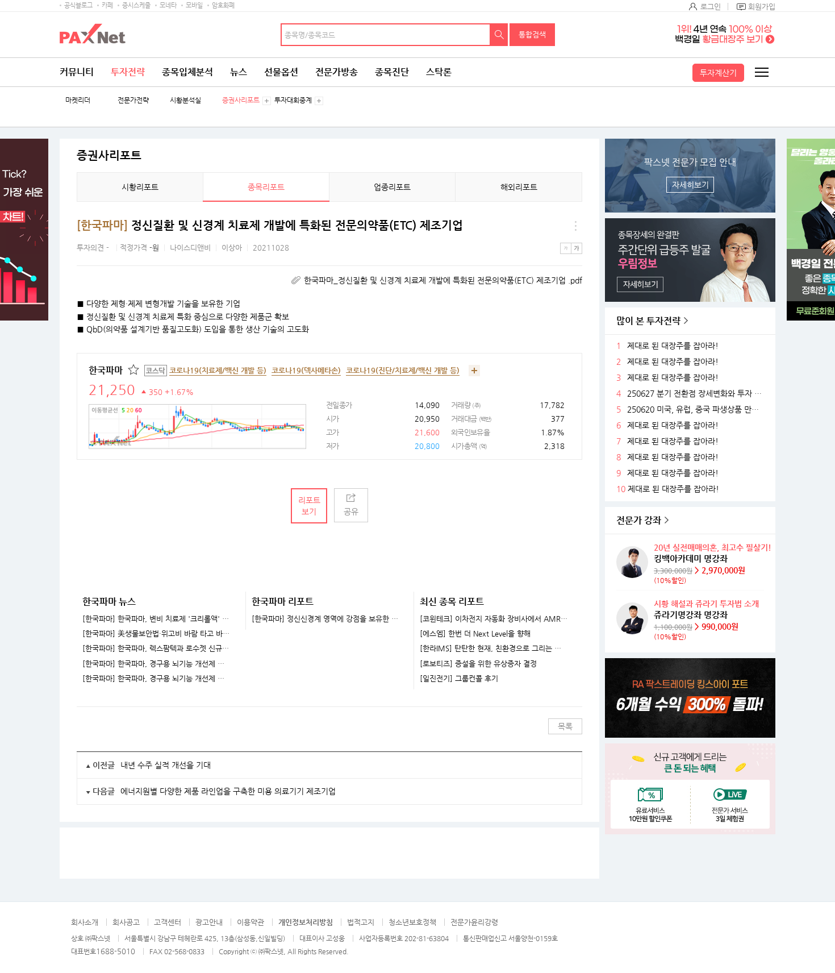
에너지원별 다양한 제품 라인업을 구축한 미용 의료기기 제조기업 (228, 791)
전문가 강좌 (638, 520)
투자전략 (128, 71)
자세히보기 (690, 184)
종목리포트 (266, 187)
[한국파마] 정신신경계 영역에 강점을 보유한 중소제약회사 (326, 619)
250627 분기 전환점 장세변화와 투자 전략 (697, 393)
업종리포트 (392, 187)
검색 (499, 34)
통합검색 (532, 34)
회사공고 (126, 922)
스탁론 (439, 71)
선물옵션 (281, 71)
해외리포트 (518, 187)
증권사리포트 (241, 100)
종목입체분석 (187, 71)
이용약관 (250, 922)
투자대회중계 (293, 100)
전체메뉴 (761, 72)
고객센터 (167, 922)
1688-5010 (115, 951)
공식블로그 (78, 5)
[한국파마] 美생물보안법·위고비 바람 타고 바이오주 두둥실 (156, 634)
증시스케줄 (136, 5)
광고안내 (209, 922)
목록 (565, 726)
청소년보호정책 (412, 922)
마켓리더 (77, 100)
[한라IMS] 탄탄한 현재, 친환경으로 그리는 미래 (494, 648)
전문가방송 (336, 71)
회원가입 (761, 6)
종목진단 (392, 71)
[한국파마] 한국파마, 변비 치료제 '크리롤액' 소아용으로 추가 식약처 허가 (156, 619)
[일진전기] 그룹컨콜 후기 (459, 679)
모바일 (194, 5)
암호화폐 (223, 5)
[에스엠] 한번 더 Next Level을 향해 (475, 634)
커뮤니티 (77, 71)
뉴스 (238, 71)
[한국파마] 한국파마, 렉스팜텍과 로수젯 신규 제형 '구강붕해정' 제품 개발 (156, 648)
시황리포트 (140, 187)
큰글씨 (576, 248)
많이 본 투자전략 (648, 321)
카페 (107, 5)
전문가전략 (133, 100)
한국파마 (106, 370)
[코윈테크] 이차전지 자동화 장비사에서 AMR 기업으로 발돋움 (494, 619)
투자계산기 (718, 72)
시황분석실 (185, 100)
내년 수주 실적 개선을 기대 (165, 765)
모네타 (168, 5)
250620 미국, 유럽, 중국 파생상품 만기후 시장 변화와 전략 (697, 409)
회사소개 (84, 922)
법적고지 (360, 922)
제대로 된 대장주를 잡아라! (673, 346)
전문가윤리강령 (474, 922)
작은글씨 (565, 248)
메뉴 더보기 (575, 225)
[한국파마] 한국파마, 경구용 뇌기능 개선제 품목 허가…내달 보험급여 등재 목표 (156, 664)
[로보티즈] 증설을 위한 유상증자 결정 (478, 664)
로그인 (710, 6)
